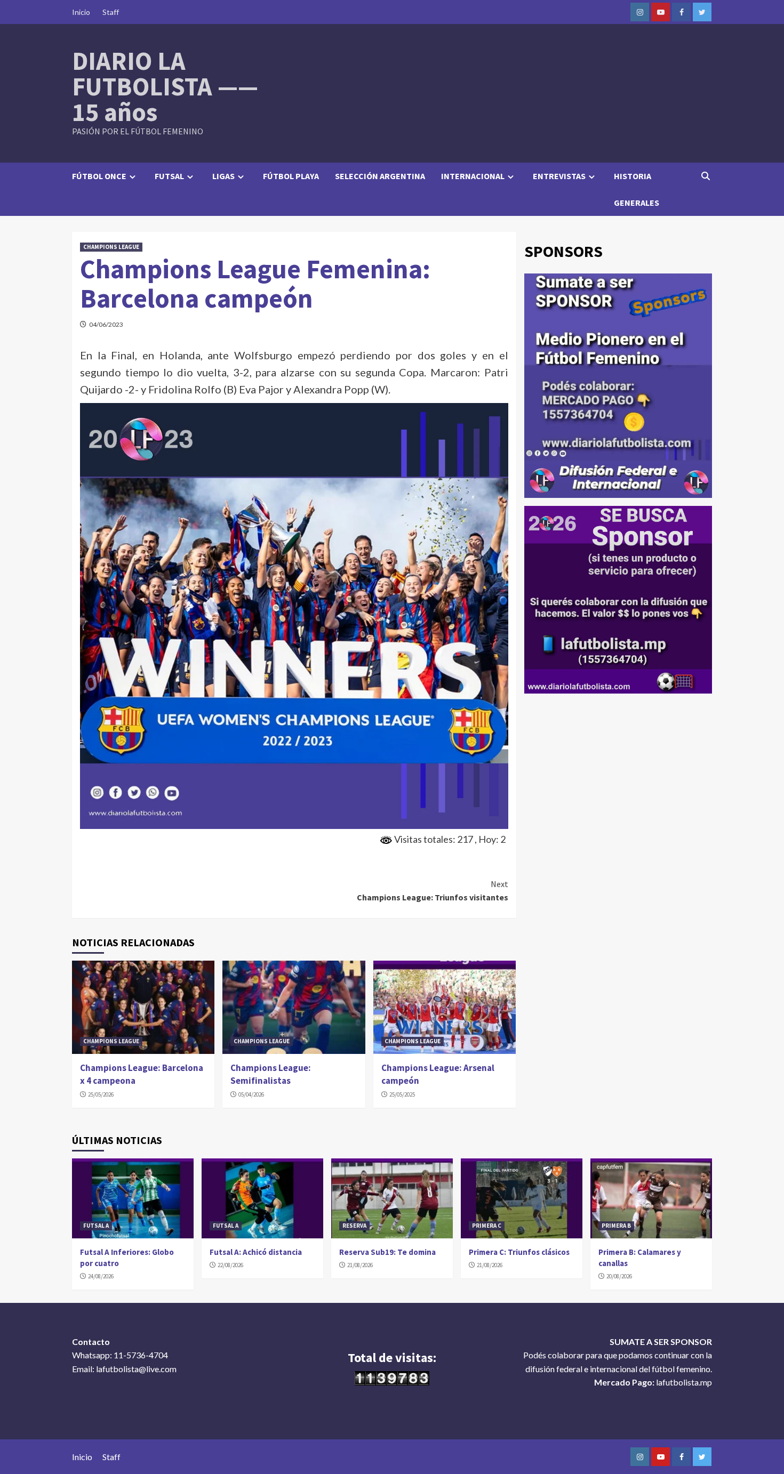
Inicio (81, 12)
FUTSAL (169, 176)
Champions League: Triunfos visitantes (432, 891)
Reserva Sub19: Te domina (387, 1252)
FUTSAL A (96, 1225)
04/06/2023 (106, 324)
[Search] (705, 176)
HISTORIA (632, 176)
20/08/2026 (619, 1276)
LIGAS (223, 176)
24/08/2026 (101, 1276)
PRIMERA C (486, 1225)
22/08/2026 (230, 1265)
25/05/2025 (402, 1094)
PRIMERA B (616, 1225)
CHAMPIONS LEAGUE (111, 247)
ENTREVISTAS (559, 176)
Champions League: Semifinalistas (270, 1074)
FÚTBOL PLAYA (291, 176)
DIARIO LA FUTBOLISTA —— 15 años (165, 86)
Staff (110, 12)
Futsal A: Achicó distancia (256, 1252)
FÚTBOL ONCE (99, 176)
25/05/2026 (101, 1094)
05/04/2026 (251, 1094)
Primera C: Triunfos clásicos (519, 1252)
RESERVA (354, 1225)
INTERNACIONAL (473, 176)
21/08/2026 (360, 1265)
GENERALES (636, 202)
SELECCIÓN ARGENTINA (380, 176)
